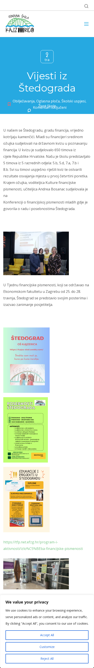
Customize (47, 647)
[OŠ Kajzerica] (20, 24)
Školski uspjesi (73, 101)
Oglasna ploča (48, 101)
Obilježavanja (24, 101)
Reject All (47, 658)
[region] (47, 631)
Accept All (47, 635)
